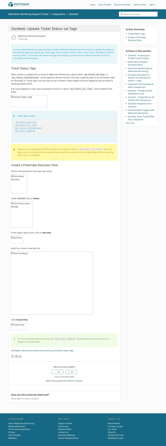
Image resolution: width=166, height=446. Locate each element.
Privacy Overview (116, 435)
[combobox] (138, 14)
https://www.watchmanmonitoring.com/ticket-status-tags (47, 350)
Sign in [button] (152, 4)
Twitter (16, 356)
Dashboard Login (115, 438)
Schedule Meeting (66, 435)
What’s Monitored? (16, 426)
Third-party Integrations (19, 429)
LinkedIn (20, 356)
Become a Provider (122, 4)
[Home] (18, 4)
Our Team (112, 429)
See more (130, 123)
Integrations (59, 14)
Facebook (12, 356)
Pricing (11, 432)
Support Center (65, 423)
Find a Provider (104, 4)
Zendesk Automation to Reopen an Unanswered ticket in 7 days (139, 78)
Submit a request (75, 381)
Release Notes (64, 429)
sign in (19, 399)
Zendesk (73, 14)
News (92, 4)
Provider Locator (115, 426)
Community (63, 426)
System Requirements (68, 438)
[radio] (57, 372)
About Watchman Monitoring (21, 423)
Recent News (114, 423)
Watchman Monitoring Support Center (28, 14)
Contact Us (63, 432)
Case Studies (14, 435)
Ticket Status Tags (136, 34)
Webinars (12, 438)
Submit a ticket (139, 4)
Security (112, 432)
